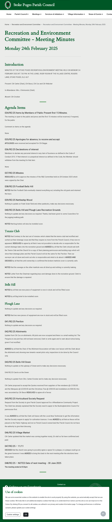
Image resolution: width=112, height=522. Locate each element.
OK (26, 515)
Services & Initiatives (54, 14)
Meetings (36, 14)
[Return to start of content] (103, 514)
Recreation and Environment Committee (26, 24)
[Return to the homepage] (8, 4)
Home (8, 14)
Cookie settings (13, 515)
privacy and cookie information (61, 504)
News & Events (95, 14)
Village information (76, 14)
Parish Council (21, 14)
